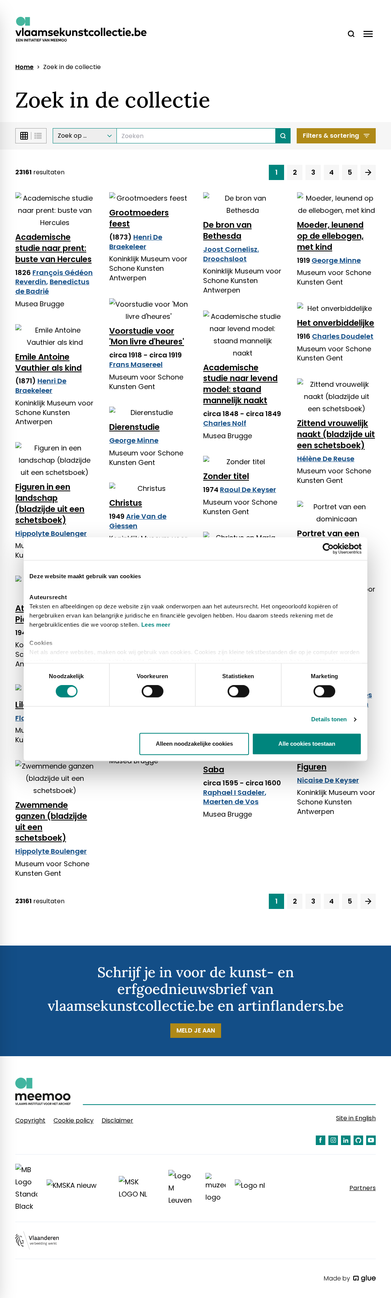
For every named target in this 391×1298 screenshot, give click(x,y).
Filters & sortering (331, 135)
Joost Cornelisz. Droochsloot (231, 254)
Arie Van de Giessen (137, 521)
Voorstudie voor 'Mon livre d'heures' (146, 336)
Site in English (356, 1118)
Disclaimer (117, 1120)
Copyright (30, 1120)
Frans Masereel (136, 364)
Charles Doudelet (342, 336)
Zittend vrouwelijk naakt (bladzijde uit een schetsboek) (336, 434)
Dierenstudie (134, 427)
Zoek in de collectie (72, 67)
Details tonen (329, 719)
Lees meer (156, 624)
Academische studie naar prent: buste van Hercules (53, 248)
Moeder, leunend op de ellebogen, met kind (330, 236)
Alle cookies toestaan (306, 743)
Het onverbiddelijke (335, 322)
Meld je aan (195, 1030)
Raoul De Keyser (248, 489)
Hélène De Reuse (325, 458)
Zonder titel (226, 476)
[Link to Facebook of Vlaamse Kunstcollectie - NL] (320, 1140)
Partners (362, 1188)
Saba (213, 769)
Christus (125, 502)
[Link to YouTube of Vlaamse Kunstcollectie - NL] (371, 1140)
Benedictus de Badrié (52, 286)
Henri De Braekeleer (135, 241)
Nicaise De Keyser (328, 780)
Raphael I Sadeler (234, 792)
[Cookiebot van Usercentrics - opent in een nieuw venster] (328, 548)
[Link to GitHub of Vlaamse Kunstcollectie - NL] (358, 1140)
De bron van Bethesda (227, 230)
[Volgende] (368, 172)
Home (24, 67)
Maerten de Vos (231, 801)
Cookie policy (73, 1120)
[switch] (152, 691)
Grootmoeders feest (139, 218)
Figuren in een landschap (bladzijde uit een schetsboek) (49, 503)
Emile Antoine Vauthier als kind (48, 362)
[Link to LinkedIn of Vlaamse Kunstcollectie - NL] (346, 1140)
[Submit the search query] (283, 135)
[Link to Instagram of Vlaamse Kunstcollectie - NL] (333, 1140)
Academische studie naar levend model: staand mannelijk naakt (240, 384)
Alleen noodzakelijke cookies (194, 743)
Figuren (311, 766)
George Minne (336, 260)
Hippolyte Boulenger (51, 533)
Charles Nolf (224, 423)
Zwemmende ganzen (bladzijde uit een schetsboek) (51, 821)
